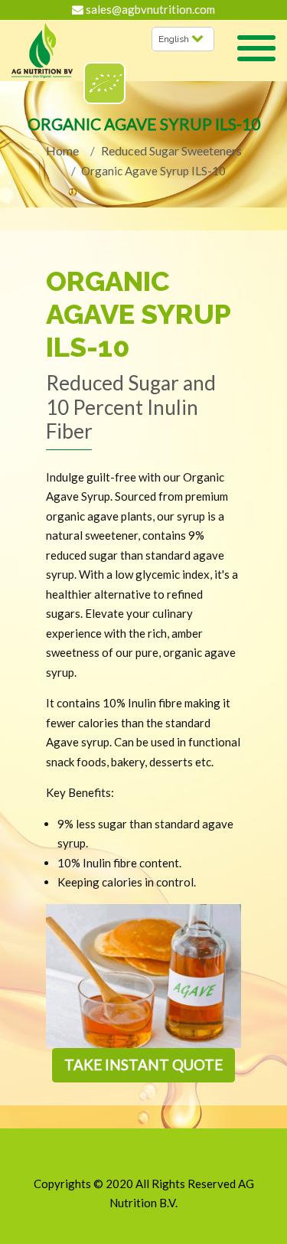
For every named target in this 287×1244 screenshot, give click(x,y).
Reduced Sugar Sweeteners (171, 150)
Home (62, 150)
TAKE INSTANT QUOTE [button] (143, 1064)
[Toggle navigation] (256, 50)
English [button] (174, 39)
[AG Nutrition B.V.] (42, 51)
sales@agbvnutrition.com (149, 9)
